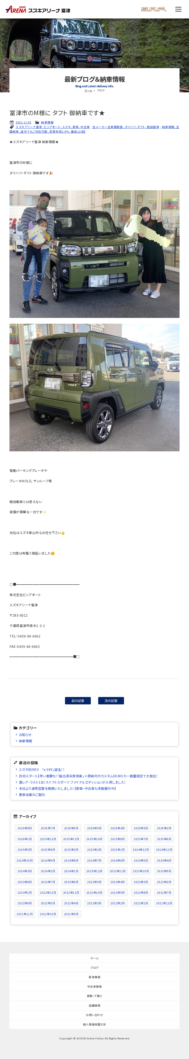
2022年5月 (48, 903)
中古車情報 (94, 986)
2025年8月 (117, 839)
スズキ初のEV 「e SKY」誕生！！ (42, 769)
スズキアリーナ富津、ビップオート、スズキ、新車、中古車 (53, 127)
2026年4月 (117, 828)
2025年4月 (48, 849)
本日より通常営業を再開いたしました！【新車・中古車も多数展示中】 (67, 788)
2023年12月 (94, 871)
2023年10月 (141, 871)
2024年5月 (141, 860)
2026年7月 (48, 828)
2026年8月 (25, 828)
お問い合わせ (94, 1015)
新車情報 (94, 977)
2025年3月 (71, 849)
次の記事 (111, 700)
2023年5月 (94, 882)
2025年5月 (25, 849)
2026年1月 (25, 839)
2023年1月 (25, 892)
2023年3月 (141, 882)
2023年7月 (48, 882)
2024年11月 (164, 849)
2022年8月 (141, 892)
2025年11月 (71, 839)
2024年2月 (48, 871)
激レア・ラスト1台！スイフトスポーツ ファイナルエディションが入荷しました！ (72, 782)
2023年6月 (71, 882)
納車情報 (47, 122)
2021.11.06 (23, 122)
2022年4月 (71, 903)
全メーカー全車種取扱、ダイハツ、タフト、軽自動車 (125, 127)
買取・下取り (94, 996)
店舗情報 (94, 1005)
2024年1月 (71, 871)
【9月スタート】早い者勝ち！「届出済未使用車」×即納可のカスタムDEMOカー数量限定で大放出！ (88, 776)
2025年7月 (141, 839)
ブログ (94, 967)
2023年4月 (117, 882)
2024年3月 (25, 871)
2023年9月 (164, 871)
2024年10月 (25, 860)
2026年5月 (94, 828)
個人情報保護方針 (94, 1024)
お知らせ (25, 734)
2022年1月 (141, 903)
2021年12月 (164, 903)
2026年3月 (141, 828)
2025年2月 (94, 849)
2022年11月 (71, 892)
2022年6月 (25, 903)
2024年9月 (48, 860)
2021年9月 (71, 914)
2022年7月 (164, 892)
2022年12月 (48, 892)
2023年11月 (118, 871)
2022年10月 (94, 892)
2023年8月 (25, 882)
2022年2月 (117, 903)
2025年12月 (48, 839)
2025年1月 (117, 849)
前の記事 (78, 700)
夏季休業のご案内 (32, 794)
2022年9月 (117, 892)
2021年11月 (25, 914)
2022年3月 (94, 903)
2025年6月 (164, 839)
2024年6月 (117, 860)
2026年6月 (71, 828)
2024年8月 (71, 860)
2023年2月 (164, 882)
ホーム (88, 90)
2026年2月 (164, 828)
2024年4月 (164, 860)
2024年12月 (141, 849)
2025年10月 (94, 839)
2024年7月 (94, 860)
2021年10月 (48, 914)
